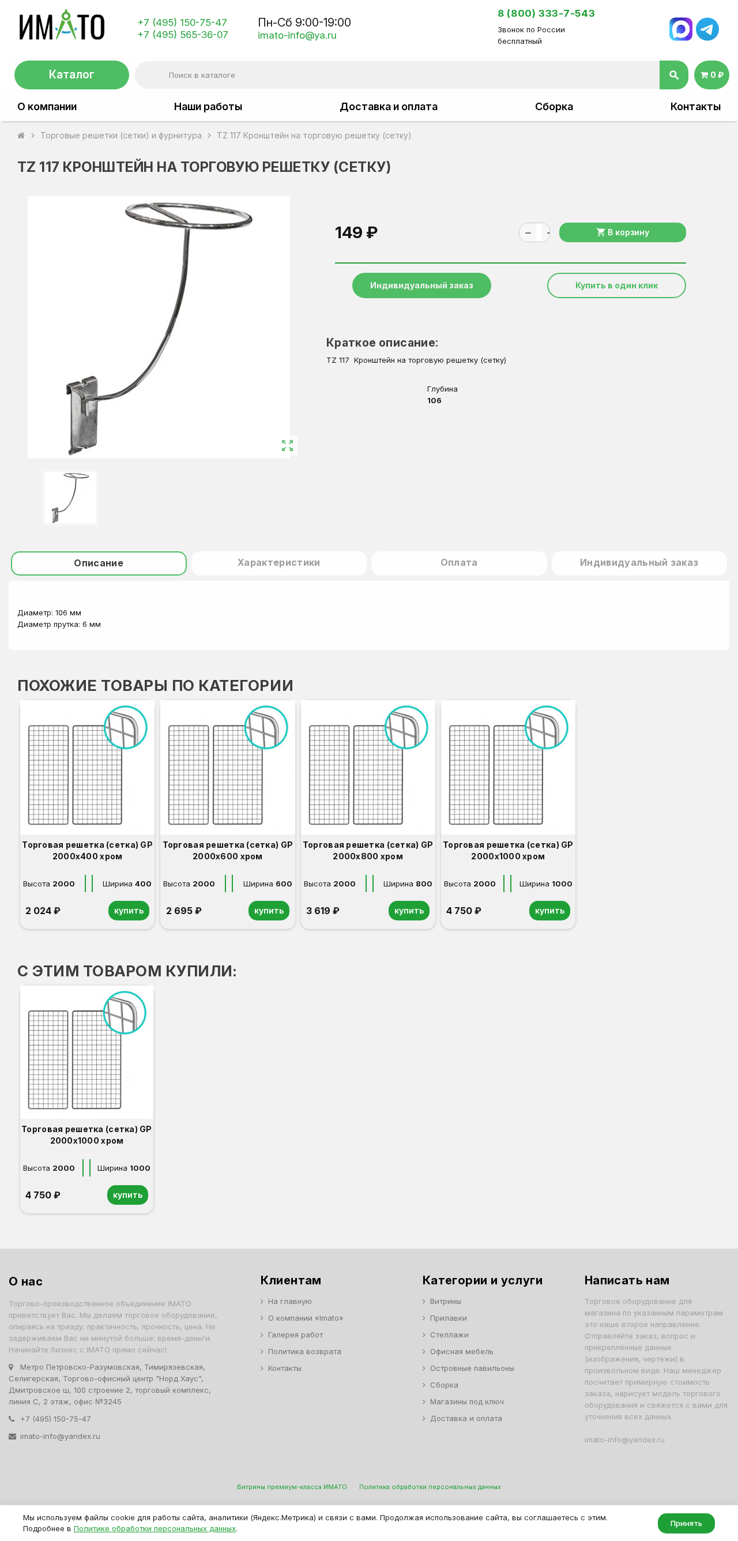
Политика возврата (304, 1351)
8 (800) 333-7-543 (546, 13)
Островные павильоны (472, 1368)
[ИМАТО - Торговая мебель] (61, 28)
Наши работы (208, 106)
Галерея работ (295, 1334)
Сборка (554, 106)
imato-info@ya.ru (297, 35)
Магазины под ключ (467, 1401)
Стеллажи (449, 1334)
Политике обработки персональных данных (155, 1528)
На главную (290, 1301)
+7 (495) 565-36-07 (182, 34)
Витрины (445, 1301)
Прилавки (448, 1317)
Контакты (696, 106)
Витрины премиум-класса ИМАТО (292, 1487)
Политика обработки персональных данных (430, 1487)
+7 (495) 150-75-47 (182, 22)
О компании (47, 106)
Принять (686, 1523)
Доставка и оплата (389, 106)
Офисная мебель (462, 1351)
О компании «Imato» (306, 1317)
